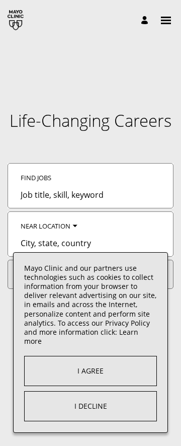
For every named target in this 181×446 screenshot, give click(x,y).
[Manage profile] (146, 20)
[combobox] (90, 194)
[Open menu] (165, 20)
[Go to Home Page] (16, 20)
